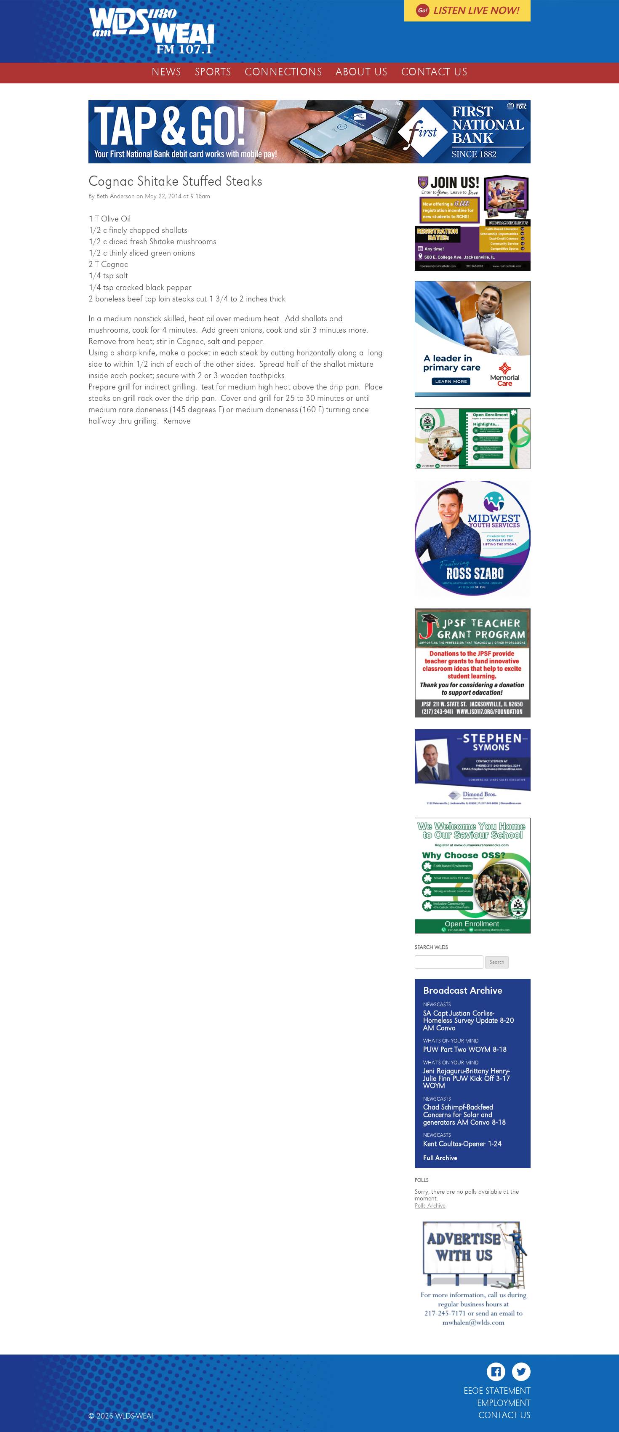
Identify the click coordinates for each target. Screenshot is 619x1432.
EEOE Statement (497, 1391)
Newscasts (437, 1005)
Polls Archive (430, 1206)
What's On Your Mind (451, 1041)
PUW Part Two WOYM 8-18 (465, 1049)
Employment (504, 1403)
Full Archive (440, 1158)
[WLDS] (151, 52)
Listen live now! (476, 10)
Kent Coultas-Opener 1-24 (462, 1144)
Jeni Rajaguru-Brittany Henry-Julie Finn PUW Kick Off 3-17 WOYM (466, 1078)
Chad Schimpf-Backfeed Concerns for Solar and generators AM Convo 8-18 (464, 1115)
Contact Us (434, 72)
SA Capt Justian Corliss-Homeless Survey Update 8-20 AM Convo (468, 1021)
